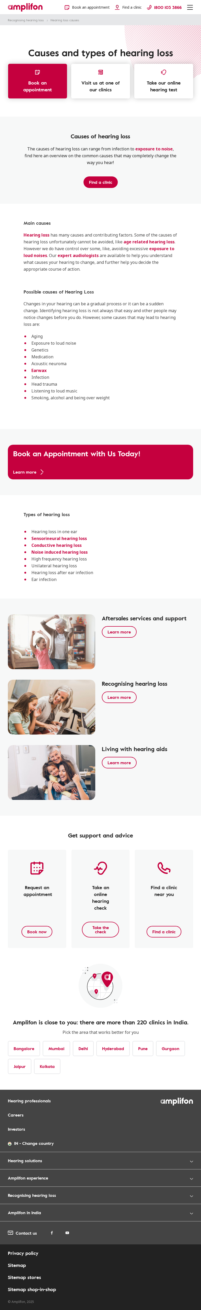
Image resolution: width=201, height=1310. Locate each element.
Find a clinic (100, 182)
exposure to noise (154, 149)
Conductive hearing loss (56, 545)
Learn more (119, 632)
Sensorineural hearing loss (59, 538)
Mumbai (56, 1048)
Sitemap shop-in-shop (32, 1289)
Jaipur (20, 1066)
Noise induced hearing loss (59, 552)
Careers (16, 1115)
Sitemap (17, 1265)
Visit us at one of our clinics (100, 86)
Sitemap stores (24, 1277)
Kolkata (47, 1066)
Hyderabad (113, 1048)
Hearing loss (36, 235)
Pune (143, 1048)
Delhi (83, 1048)
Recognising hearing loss (26, 20)
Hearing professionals (29, 1101)
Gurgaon (170, 1048)
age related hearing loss (149, 242)
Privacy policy (23, 1253)
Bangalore (24, 1048)
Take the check (100, 929)
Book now (37, 932)
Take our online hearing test (164, 86)
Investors (16, 1129)
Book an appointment (37, 86)
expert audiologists (78, 255)
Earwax (39, 370)
